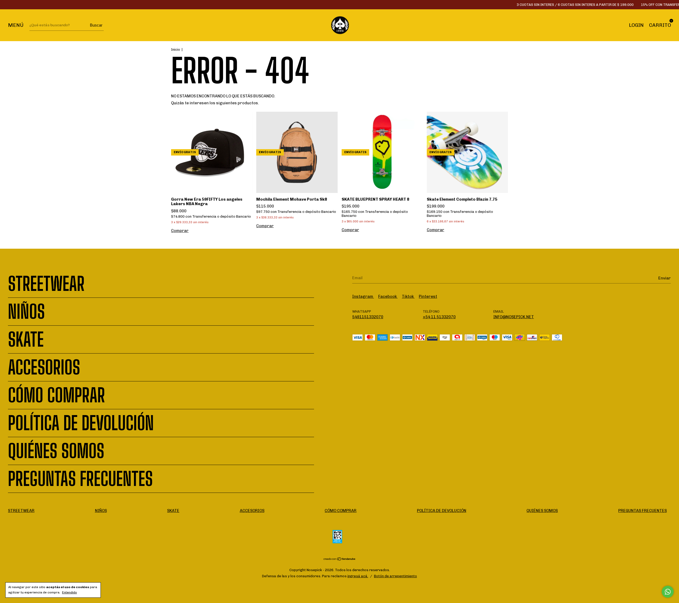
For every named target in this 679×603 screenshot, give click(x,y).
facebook (388, 296)
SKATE (26, 339)
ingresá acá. (357, 576)
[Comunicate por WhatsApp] (668, 592)
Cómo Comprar (56, 395)
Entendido (69, 592)
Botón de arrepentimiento (395, 576)
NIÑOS (26, 311)
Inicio (175, 49)
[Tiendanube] (339, 559)
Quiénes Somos (56, 451)
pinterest (428, 296)
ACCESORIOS (44, 367)
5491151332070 (367, 317)
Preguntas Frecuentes (80, 479)
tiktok (408, 296)
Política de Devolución (81, 423)
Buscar (96, 25)
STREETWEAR (46, 284)
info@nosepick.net (513, 317)
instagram (363, 296)
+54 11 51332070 (439, 317)
